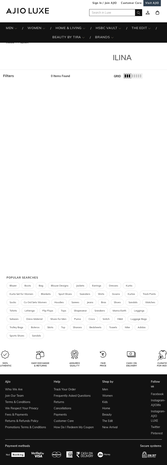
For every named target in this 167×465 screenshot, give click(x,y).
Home (106, 408)
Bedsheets (95, 327)
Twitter (155, 427)
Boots (27, 285)
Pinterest (155, 433)
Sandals (133, 302)
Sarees (75, 302)
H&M (120, 318)
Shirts (101, 293)
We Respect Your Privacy (21, 408)
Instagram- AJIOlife (155, 403)
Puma (77, 318)
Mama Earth (119, 310)
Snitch (106, 318)
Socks (13, 302)
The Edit (107, 421)
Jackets (80, 285)
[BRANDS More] (112, 37)
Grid (117, 76)
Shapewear (80, 310)
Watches (150, 302)
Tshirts (13, 310)
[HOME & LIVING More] (84, 28)
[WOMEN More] (44, 28)
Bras (103, 302)
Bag (41, 285)
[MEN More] (15, 28)
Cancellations (62, 408)
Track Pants (149, 293)
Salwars (14, 318)
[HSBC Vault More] (120, 28)
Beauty (107, 414)
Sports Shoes (17, 335)
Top (63, 327)
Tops (63, 310)
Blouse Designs (59, 285)
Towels (113, 327)
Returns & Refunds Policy (21, 421)
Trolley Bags (16, 327)
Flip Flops (47, 310)
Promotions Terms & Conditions (25, 427)
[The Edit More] (149, 28)
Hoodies (59, 302)
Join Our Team (14, 395)
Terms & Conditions (17, 402)
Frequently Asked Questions (72, 395)
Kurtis (129, 285)
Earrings (96, 285)
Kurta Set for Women (21, 293)
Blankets (46, 293)
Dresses (113, 285)
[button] (25, 76)
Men (105, 389)
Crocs (92, 318)
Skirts (50, 327)
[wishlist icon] (147, 12)
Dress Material (34, 318)
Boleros (35, 327)
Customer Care (64, 421)
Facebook (155, 394)
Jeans (90, 302)
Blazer (13, 285)
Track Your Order (65, 389)
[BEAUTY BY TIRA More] (83, 37)
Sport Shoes (65, 293)
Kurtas (131, 293)
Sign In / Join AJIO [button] (104, 2)
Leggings (139, 310)
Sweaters (85, 293)
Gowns (116, 293)
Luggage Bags (139, 318)
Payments (60, 414)
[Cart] (157, 12)
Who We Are (14, 389)
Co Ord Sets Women (35, 302)
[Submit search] (138, 12)
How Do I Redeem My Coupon (74, 427)
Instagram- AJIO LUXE (155, 416)
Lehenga (30, 310)
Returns (59, 402)
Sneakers (99, 310)
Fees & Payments (16, 414)
